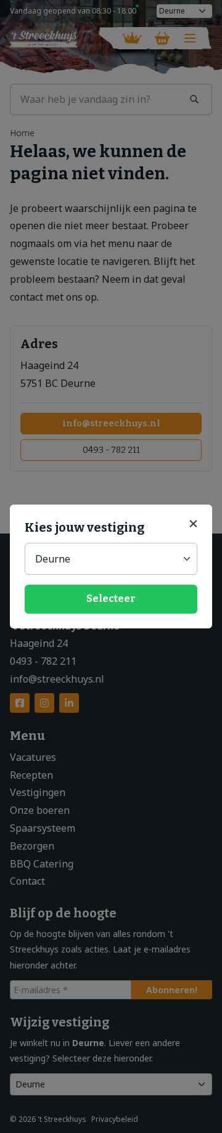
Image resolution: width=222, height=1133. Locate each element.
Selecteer (111, 598)
